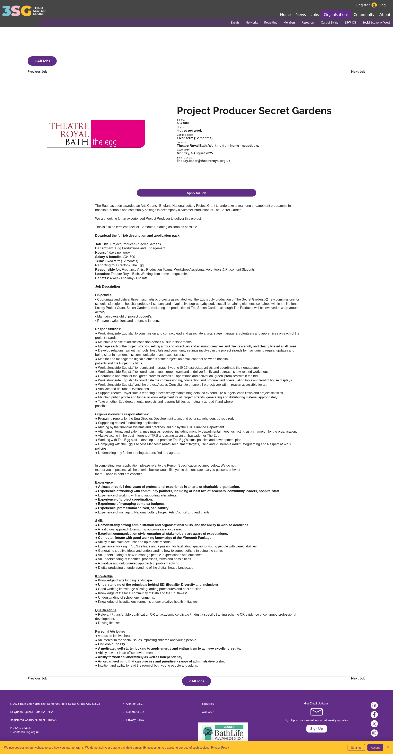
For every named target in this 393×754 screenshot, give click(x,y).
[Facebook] (374, 714)
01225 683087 (22, 727)
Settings (356, 747)
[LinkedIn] (374, 705)
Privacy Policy (135, 719)
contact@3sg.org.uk (26, 732)
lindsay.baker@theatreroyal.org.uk (203, 161)
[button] (364, 14)
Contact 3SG (134, 703)
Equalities (208, 703)
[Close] (388, 747)
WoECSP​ (207, 711)
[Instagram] (374, 733)
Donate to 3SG (136, 711)
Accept (375, 747)
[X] (374, 723)
